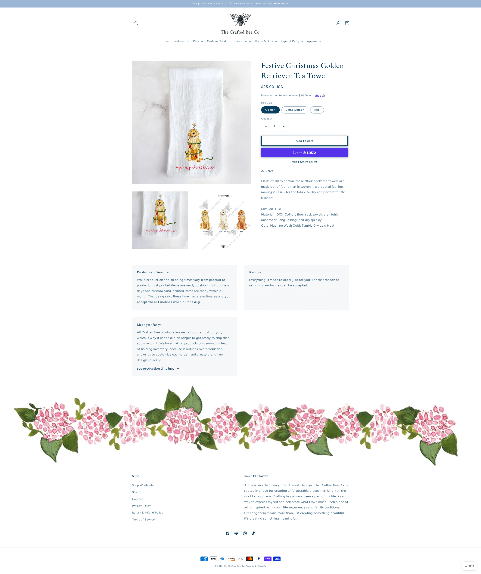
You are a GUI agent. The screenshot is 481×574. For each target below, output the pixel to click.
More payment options (305, 161)
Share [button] (269, 170)
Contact (137, 499)
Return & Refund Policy (147, 512)
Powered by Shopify (256, 566)
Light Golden (295, 110)
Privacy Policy (141, 505)
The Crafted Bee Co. (234, 566)
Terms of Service (143, 519)
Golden (270, 110)
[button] (136, 23)
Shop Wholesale (143, 485)
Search (136, 492)
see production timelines (155, 368)
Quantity (266, 118)
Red (317, 110)
